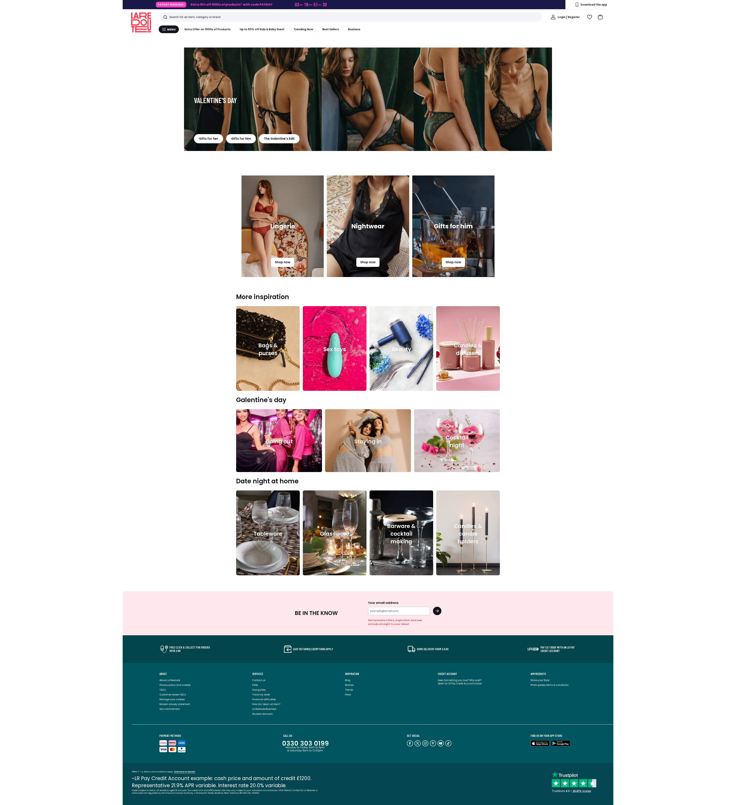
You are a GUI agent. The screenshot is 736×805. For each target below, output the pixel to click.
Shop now (282, 262)
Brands (349, 685)
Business (354, 29)
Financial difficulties (264, 699)
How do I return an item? (266, 704)
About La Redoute (169, 680)
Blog (347, 680)
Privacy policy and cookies (175, 685)
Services (257, 673)
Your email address (383, 603)
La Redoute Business (264, 709)
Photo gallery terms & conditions (549, 685)
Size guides (259, 689)
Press (348, 694)
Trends (349, 689)
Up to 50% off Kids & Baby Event (262, 29)
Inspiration (352, 673)
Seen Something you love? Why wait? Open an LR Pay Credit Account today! (460, 682)
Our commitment (169, 709)
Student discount (262, 714)
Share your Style (540, 680)
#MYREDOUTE (538, 673)
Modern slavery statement (174, 704)
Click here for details (184, 771)
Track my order (261, 694)
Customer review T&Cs (172, 694)
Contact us (258, 680)
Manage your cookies (172, 699)
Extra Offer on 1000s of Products (208, 29)
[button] (600, 17)
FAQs (255, 685)
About (163, 673)
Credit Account (447, 673)
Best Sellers (330, 29)
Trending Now (303, 29)
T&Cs (162, 689)
